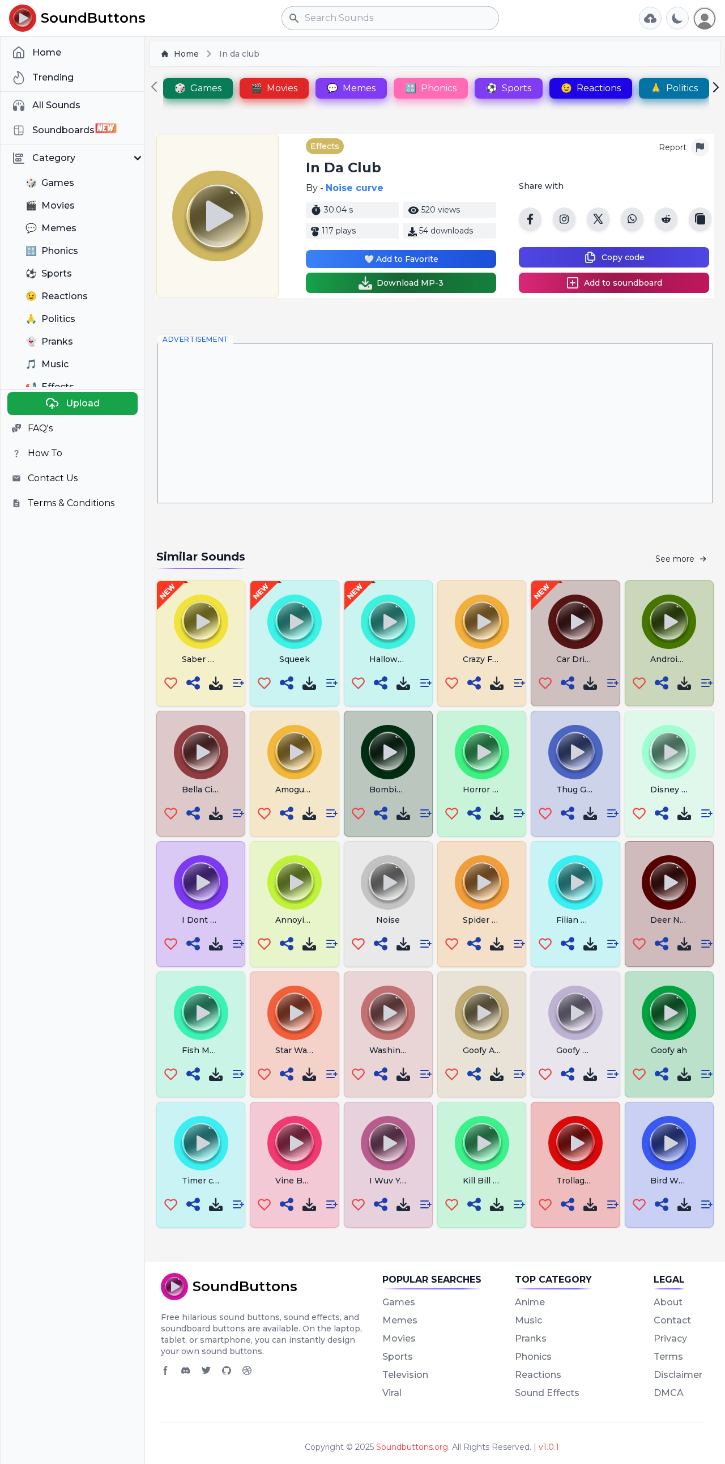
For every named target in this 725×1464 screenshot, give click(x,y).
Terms (668, 1356)
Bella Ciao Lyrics (215, 789)
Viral (392, 1392)
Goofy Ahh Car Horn (504, 1050)
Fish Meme (205, 1050)
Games (398, 1302)
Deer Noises (675, 920)
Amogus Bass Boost (316, 789)
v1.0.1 (549, 1447)
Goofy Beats (581, 1050)
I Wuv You (389, 1181)
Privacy (670, 1338)
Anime (530, 1302)
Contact (672, 1320)
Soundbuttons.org (412, 1447)
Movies (399, 1338)
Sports (397, 1356)
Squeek (294, 659)
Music (528, 1320)
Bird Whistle (676, 1181)
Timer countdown (218, 1181)
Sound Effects (547, 1392)
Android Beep (678, 659)
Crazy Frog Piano (497, 659)
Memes (399, 1320)
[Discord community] (185, 1370)
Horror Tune (488, 789)
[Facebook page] (165, 1370)
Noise (388, 920)
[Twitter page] (206, 1370)
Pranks (531, 1338)
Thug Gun (576, 789)
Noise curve (354, 188)
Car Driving (579, 659)
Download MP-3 (410, 283)
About (668, 1302)
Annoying (295, 920)
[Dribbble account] (246, 1370)
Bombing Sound (402, 789)
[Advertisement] (435, 423)
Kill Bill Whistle (494, 1181)
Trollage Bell (582, 1181)
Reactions (538, 1374)
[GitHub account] (226, 1370)
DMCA (669, 1392)
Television (405, 1374)
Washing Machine (406, 1050)
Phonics (533, 1356)
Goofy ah (669, 1050)
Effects (324, 146)
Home (186, 54)
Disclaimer (678, 1374)
